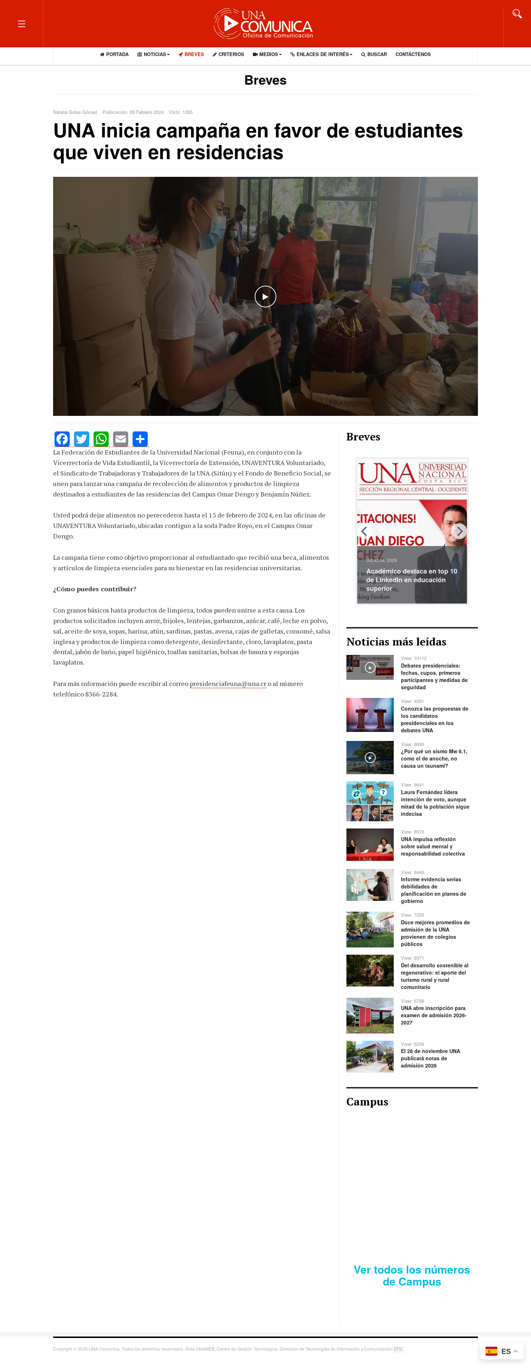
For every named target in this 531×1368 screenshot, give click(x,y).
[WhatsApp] (101, 439)
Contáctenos (413, 54)
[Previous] (365, 531)
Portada (117, 54)
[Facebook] (62, 439)
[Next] (459, 531)
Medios (268, 54)
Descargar (438, 1232)
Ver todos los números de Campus (412, 1275)
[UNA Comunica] (265, 23)
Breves (194, 54)
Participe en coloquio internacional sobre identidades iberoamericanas (411, 579)
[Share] (140, 439)
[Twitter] (82, 439)
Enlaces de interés (323, 54)
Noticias (155, 54)
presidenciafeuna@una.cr (228, 683)
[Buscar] (517, 13)
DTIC (398, 1349)
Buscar (377, 54)
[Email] (121, 439)
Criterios (231, 54)
